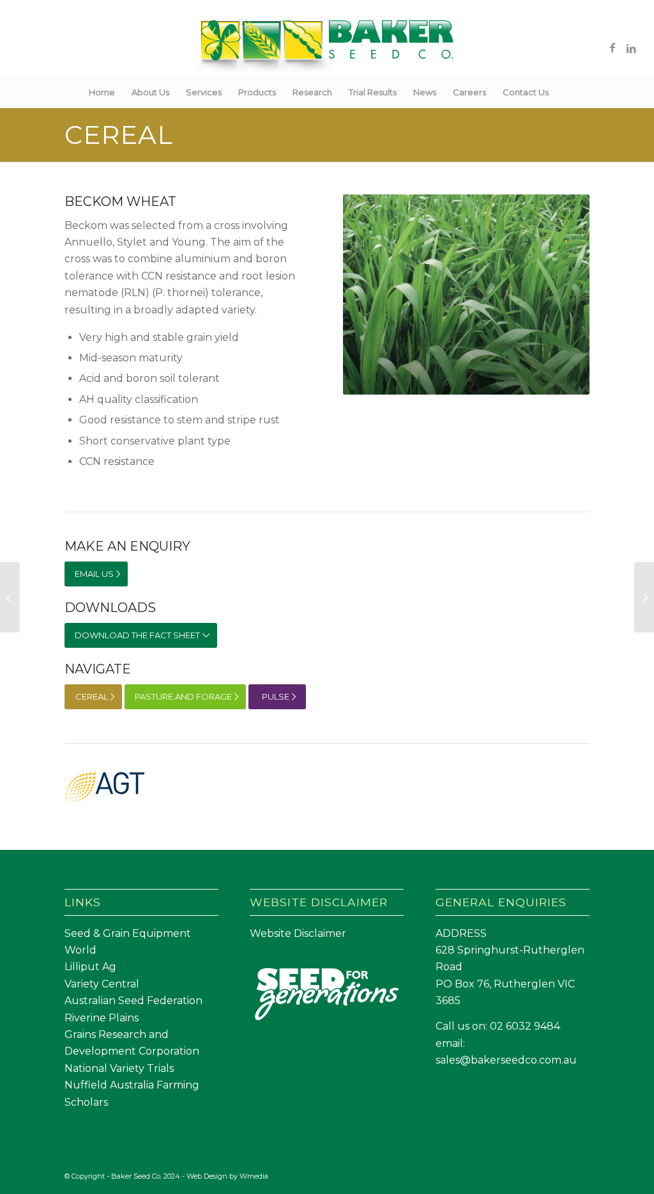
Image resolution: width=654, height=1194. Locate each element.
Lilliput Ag (90, 967)
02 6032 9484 (525, 1026)
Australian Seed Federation (133, 1000)
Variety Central (102, 984)
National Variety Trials (119, 1068)
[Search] (565, 92)
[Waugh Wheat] (10, 597)
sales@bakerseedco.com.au (506, 1060)
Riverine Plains (102, 1018)
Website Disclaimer (298, 933)
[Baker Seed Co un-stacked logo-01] (327, 47)
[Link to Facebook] (612, 47)
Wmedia (254, 1176)
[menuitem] (101, 92)
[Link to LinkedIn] (631, 47)
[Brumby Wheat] (644, 597)
